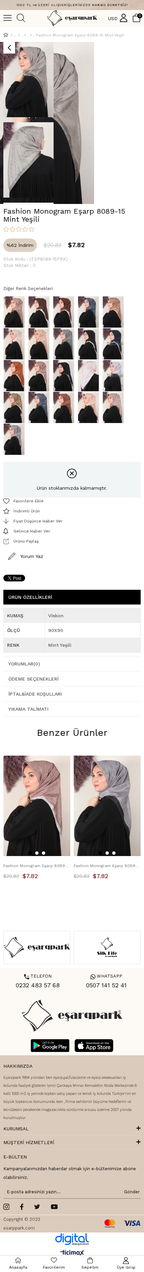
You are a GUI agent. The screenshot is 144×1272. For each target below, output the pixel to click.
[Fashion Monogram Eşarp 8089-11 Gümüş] (15, 439)
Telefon (38, 976)
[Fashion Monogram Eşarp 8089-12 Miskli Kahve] (114, 407)
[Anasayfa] (11, 35)
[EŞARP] (19, 35)
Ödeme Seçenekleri (33, 679)
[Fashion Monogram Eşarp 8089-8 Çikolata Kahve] (65, 312)
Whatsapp (106, 976)
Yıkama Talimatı (28, 709)
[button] (30, 853)
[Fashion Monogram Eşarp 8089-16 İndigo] (40, 407)
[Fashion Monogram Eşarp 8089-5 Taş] (15, 344)
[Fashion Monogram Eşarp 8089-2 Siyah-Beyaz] (90, 344)
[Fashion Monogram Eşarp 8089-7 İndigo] (90, 312)
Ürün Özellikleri (30, 597)
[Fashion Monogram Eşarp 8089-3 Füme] (65, 344)
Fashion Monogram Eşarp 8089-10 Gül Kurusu (36, 865)
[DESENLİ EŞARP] (25, 35)
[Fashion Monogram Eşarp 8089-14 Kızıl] (65, 407)
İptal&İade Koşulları (35, 694)
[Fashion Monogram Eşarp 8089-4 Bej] (40, 344)
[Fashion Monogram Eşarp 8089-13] (90, 407)
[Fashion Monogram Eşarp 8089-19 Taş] (90, 376)
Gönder (130, 1191)
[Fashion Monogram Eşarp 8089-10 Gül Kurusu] (40, 376)
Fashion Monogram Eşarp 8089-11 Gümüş (107, 865)
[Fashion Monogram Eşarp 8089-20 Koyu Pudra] (15, 312)
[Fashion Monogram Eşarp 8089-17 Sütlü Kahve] (15, 407)
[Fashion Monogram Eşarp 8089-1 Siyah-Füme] (65, 376)
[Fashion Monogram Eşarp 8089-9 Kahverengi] (40, 312)
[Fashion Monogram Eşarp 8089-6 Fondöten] (114, 312)
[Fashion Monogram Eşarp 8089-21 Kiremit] (15, 376)
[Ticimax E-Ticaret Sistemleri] (72, 1253)
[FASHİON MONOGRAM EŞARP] (31, 35)
